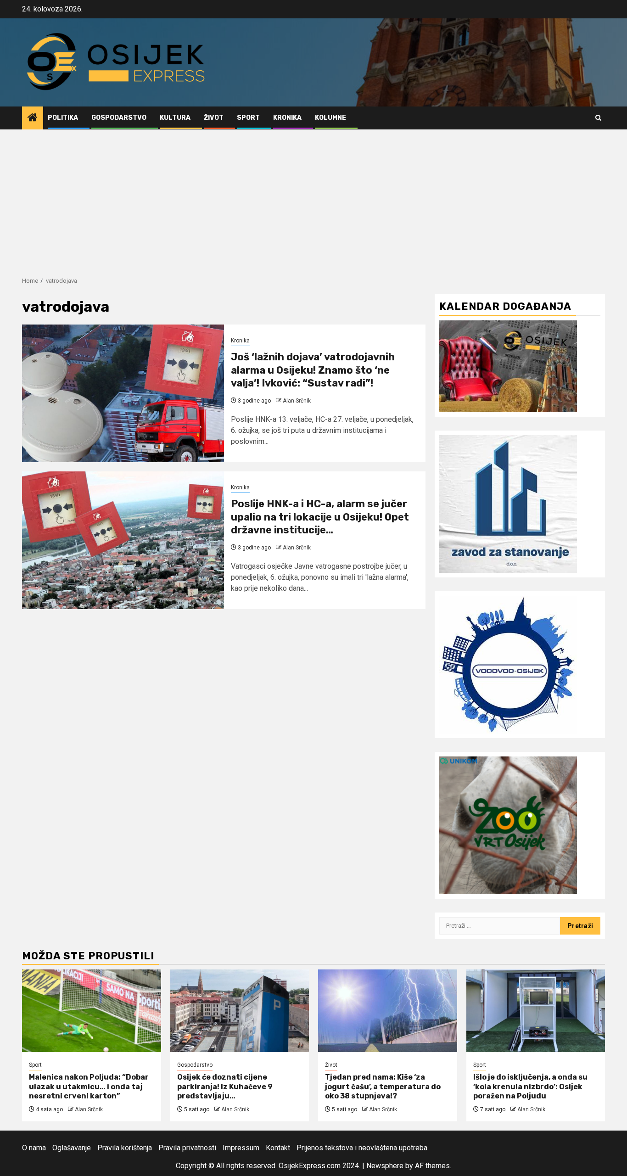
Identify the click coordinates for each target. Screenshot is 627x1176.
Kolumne (330, 118)
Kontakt (278, 1147)
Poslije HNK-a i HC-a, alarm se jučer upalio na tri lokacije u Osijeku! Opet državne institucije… (320, 517)
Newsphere (384, 1165)
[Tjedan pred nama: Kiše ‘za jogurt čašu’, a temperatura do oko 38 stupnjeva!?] (387, 1010)
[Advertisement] (313, 198)
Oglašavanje (71, 1147)
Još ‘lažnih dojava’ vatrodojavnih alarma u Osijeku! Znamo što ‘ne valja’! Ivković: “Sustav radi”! (313, 370)
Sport (248, 118)
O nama (34, 1147)
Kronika (287, 118)
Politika (63, 118)
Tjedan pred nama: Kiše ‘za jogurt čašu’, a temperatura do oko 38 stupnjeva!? (383, 1087)
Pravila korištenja (124, 1147)
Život (214, 118)
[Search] (598, 118)
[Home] (33, 118)
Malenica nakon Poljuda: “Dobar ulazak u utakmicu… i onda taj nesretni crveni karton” (89, 1087)
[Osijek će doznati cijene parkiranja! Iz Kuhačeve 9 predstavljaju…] (239, 1010)
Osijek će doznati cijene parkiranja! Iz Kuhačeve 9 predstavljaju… (225, 1087)
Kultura (175, 118)
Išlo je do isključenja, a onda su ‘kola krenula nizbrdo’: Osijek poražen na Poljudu (530, 1087)
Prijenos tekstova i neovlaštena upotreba (362, 1147)
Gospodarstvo (118, 118)
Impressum (241, 1147)
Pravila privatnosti (187, 1147)
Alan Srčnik (297, 401)
